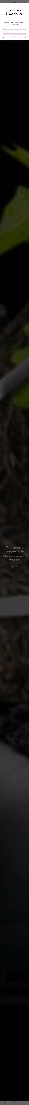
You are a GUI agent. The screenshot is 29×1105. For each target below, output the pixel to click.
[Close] (28, 1)
